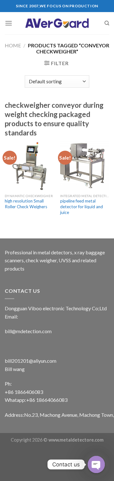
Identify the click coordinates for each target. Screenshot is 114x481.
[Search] (106, 23)
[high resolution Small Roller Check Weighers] (29, 165)
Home (13, 45)
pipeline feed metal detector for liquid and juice (81, 206)
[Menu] (8, 23)
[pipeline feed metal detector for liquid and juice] (84, 165)
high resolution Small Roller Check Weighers (26, 203)
